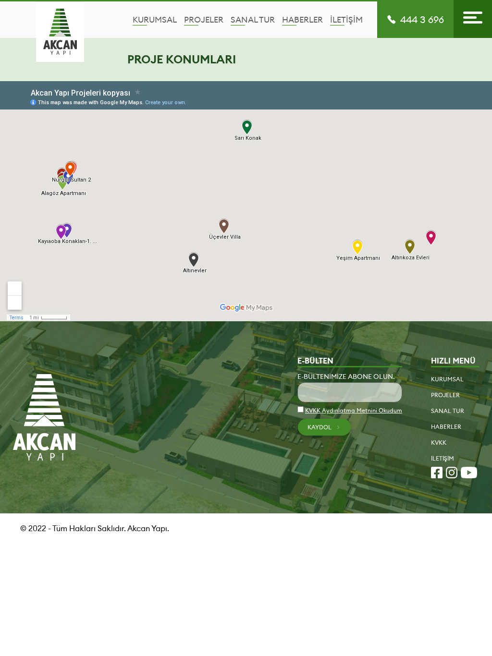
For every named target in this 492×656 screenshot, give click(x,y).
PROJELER (203, 19)
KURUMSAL (155, 19)
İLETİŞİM (346, 19)
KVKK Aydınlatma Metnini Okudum (353, 410)
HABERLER (302, 19)
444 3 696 (422, 20)
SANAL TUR (253, 19)
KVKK (438, 442)
